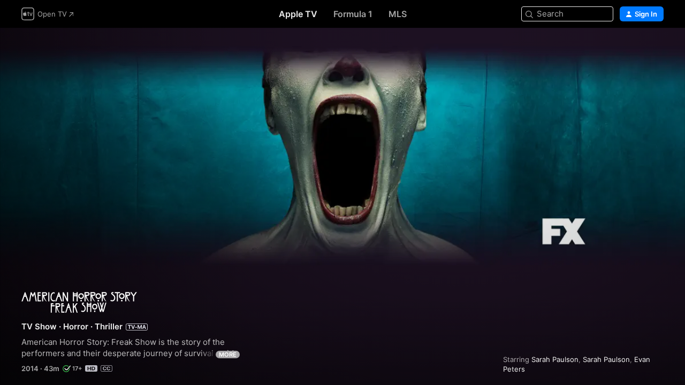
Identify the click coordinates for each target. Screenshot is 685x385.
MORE (228, 354)
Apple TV (298, 14)
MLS (398, 14)
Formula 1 (352, 14)
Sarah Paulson (555, 359)
